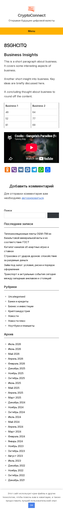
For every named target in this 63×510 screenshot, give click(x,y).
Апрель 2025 (15, 392)
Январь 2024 (15, 441)
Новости (13, 316)
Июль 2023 (14, 460)
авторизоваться (33, 198)
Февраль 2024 (16, 436)
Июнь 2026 (14, 349)
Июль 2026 (14, 344)
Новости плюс (17, 320)
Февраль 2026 (16, 363)
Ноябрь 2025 (16, 373)
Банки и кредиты (18, 301)
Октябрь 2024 (16, 412)
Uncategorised (16, 296)
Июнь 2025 (14, 383)
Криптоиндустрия (19, 311)
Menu (31, 31)
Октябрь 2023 (16, 451)
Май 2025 (13, 387)
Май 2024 (13, 421)
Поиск (8, 210)
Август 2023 (15, 455)
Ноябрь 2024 (16, 407)
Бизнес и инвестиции (20, 306)
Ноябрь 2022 (15, 470)
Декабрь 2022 (16, 465)
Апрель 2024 (15, 426)
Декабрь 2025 (16, 368)
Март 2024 (14, 431)
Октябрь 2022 (16, 475)
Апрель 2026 (15, 358)
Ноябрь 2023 (16, 446)
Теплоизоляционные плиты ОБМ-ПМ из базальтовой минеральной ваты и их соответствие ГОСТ (27, 238)
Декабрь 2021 (16, 480)
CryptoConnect (31, 15)
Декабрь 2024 (16, 402)
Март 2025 (14, 397)
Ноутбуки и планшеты (21, 325)
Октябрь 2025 (16, 378)
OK (31, 505)
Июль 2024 (14, 417)
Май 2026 (13, 353)
